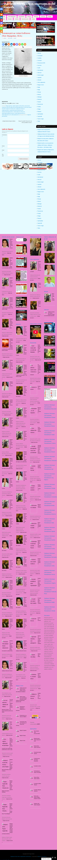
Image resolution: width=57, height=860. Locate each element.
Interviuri (43, 16)
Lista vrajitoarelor (12, 16)
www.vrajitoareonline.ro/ (20, 113)
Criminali (39, 60)
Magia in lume (40, 84)
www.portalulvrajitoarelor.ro (7, 111)
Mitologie (39, 96)
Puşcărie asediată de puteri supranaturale (39, 582)
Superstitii (39, 116)
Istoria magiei (40, 75)
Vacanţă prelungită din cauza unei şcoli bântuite (39, 449)
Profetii (39, 106)
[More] (25, 44)
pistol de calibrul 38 (10, 107)
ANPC (38, 724)
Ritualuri (10, 19)
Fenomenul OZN (41, 62)
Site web (3, 155)
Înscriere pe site (25, 19)
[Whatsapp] (22, 44)
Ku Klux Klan (21, 105)
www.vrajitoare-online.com (19, 111)
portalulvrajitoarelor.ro (19, 107)
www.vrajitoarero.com (6, 114)
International (21, 16)
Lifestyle (39, 79)
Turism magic (40, 118)
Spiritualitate (40, 114)
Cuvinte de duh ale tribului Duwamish (37, 760)
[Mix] (19, 44)
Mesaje (49, 16)
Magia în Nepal (23, 735)
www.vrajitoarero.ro (15, 114)
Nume (3, 146)
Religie (39, 109)
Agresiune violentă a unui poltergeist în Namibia (39, 639)
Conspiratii (39, 55)
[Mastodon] (17, 44)
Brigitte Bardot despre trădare (8, 121)
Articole (29, 16)
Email (3, 151)
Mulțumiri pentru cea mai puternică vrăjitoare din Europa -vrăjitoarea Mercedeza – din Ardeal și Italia (45, 145)
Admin (5, 38)
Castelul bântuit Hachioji (39, 466)
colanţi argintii (15, 105)
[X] (6, 44)
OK (24, 239)
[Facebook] (52, 3)
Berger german (9, 105)
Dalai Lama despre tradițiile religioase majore (37, 797)
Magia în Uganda (23, 730)
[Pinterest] (14, 44)
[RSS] (55, 3)
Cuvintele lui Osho (37, 766)
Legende (39, 77)
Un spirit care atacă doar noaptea (39, 601)
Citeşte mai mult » (7, 274)
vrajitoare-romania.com (11, 108)
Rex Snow (26, 107)
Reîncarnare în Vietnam (39, 506)
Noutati (39, 101)
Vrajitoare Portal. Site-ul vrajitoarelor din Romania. (29, 5)
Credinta (16, 19)
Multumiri (36, 16)
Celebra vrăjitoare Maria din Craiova (11, 403)
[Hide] (0, 34)
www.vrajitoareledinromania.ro (8, 113)
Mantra (39, 856)
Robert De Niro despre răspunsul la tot (37, 740)
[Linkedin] (11, 44)
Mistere (39, 94)
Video (4, 19)
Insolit (15, 38)
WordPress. (44, 856)
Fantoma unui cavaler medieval (39, 561)
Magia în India (22, 740)
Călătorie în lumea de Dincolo (39, 696)
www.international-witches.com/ (16, 110)
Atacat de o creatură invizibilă (39, 525)
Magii (38, 87)
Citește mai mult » (19, 362)
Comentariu (3, 135)
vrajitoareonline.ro (6, 110)
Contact (33, 19)
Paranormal (40, 104)
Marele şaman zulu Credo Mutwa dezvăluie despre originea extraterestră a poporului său (21, 699)
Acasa (4, 16)
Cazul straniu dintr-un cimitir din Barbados (39, 349)
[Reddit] (9, 44)
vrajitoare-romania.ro (20, 108)
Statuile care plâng (39, 655)
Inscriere (39, 65)
